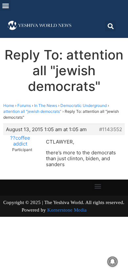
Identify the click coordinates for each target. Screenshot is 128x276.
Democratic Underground (83, 105)
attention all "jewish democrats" (32, 111)
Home (8, 105)
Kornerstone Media (67, 210)
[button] (5, 5)
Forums (24, 105)
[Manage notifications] (112, 261)
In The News (45, 105)
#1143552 (110, 129)
